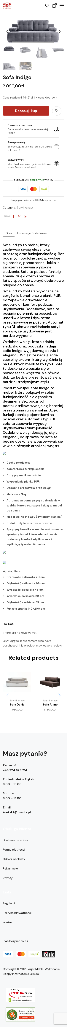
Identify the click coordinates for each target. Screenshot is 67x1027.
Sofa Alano (50, 704)
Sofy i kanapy (25, 207)
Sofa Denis (16, 704)
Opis (9, 233)
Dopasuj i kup (26, 111)
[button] (7, 31)
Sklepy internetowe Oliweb (21, 974)
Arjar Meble (36, 969)
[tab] (9, 233)
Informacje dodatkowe (32, 233)
